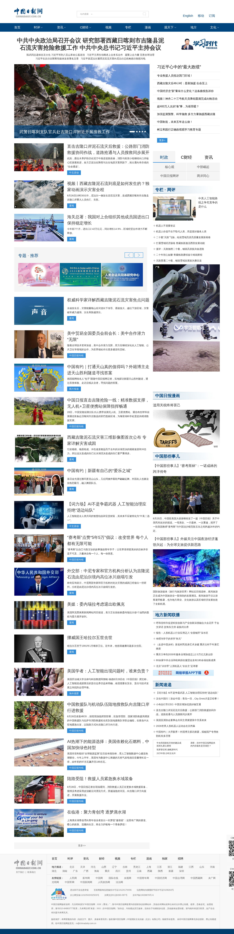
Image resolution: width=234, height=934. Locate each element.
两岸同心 (203, 176)
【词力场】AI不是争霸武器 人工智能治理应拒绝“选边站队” (187, 692)
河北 (93, 867)
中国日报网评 (169, 176)
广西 (86, 871)
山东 (201, 867)
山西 (103, 867)
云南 (139, 871)
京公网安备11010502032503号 (84, 895)
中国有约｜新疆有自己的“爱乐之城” (99, 470)
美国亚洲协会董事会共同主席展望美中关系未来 (181, 720)
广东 (75, 871)
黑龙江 (136, 867)
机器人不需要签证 (165, 225)
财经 (101, 858)
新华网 (86, 878)
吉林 (125, 867)
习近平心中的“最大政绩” (179, 67)
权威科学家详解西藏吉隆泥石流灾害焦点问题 (108, 300)
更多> (162, 140)
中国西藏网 (196, 878)
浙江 (170, 867)
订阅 (212, 15)
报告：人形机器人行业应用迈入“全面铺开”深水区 (182, 632)
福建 (180, 867)
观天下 (169, 27)
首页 (17, 27)
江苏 (159, 867)
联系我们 (31, 872)
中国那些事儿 (167, 456)
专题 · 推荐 (28, 255)
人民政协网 (104, 882)
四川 (117, 871)
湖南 (64, 871)
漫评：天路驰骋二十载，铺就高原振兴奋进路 (180, 249)
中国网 (99, 878)
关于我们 (20, 872)
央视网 (127, 878)
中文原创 (74, 172)
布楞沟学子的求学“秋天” (169, 638)
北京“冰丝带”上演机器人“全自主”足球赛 (177, 666)
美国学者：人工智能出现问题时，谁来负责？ (108, 671)
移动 (201, 15)
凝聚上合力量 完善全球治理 (139, 54)
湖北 (54, 871)
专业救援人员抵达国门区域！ (175, 75)
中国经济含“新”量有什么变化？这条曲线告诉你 (185, 91)
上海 (148, 867)
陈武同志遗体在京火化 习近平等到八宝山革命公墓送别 (56, 54)
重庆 (107, 871)
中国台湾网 (179, 878)
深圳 (181, 871)
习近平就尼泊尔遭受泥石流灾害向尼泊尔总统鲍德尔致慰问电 (113, 58)
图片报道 (74, 388)
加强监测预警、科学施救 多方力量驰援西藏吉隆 (186, 114)
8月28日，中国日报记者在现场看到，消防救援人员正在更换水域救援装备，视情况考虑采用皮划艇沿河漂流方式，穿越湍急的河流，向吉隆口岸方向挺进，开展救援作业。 (107, 791)
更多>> (82, 845)
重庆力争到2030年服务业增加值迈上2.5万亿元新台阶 (184, 654)
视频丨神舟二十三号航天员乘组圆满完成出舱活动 (187, 98)
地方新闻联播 (167, 614)
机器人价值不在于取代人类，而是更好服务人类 (181, 231)
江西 (191, 867)
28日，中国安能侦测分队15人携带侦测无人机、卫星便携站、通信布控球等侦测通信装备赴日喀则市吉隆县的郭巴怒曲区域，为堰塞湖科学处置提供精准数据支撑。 (108, 416)
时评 (37, 27)
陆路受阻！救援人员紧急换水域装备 (100, 778)
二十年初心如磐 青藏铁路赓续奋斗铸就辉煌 (179, 254)
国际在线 (113, 878)
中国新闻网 (86, 882)
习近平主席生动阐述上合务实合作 (105, 54)
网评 (171, 189)
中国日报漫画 (167, 395)
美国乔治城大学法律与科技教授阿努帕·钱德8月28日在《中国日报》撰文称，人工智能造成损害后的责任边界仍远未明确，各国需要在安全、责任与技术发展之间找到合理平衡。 (108, 683)
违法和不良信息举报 (79, 890)
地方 (193, 27)
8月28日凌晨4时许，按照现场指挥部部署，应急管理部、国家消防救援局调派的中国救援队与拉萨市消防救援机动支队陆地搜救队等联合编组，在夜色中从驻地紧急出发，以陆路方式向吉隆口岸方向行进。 (108, 720)
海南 (96, 871)
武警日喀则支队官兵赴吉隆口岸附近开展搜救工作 (64, 131)
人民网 (73, 878)
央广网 (211, 878)
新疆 (171, 871)
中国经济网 (161, 878)
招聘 (180, 858)
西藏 (149, 871)
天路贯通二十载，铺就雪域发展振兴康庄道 (179, 260)
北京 (72, 867)
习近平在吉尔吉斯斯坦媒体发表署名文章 (57, 58)
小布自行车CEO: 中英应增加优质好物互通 (178, 704)
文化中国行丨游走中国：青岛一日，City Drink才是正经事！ (187, 698)
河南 (212, 867)
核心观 (169, 167)
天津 (82, 867)
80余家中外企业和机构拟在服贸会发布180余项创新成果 (186, 660)
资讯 (60, 27)
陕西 (160, 871)
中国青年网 (143, 878)
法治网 (119, 882)
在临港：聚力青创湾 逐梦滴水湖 (96, 812)
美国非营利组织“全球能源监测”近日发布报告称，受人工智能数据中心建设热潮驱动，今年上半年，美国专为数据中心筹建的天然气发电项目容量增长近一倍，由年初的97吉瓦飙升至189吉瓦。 (108, 757)
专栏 (128, 27)
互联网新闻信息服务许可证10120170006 (113, 890)
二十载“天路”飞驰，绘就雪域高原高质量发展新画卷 (183, 237)
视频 (108, 27)
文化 (213, 27)
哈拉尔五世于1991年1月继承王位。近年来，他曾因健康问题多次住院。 (105, 645)
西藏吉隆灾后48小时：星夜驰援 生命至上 (182, 83)
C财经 (84, 27)
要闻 (71, 205)
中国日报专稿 (76, 355)
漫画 (148, 27)
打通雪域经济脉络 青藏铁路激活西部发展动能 (180, 243)
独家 (165, 858)
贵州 (128, 871)
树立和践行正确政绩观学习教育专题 (179, 129)
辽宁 (114, 867)
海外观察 (74, 693)
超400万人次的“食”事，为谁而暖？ (178, 106)
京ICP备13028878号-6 (143, 895)
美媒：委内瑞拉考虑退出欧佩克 (96, 604)
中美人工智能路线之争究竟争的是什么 (208, 202)
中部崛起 (203, 167)
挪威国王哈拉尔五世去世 (89, 637)
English (188, 15)
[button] (132, 131)
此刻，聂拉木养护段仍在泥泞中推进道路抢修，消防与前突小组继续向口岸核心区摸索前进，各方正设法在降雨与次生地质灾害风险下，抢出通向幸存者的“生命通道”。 (108, 162)
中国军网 (69, 882)
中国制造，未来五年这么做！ (175, 121)
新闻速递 (163, 684)
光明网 (55, 882)
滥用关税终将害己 (166, 405)
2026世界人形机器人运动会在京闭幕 (175, 726)
